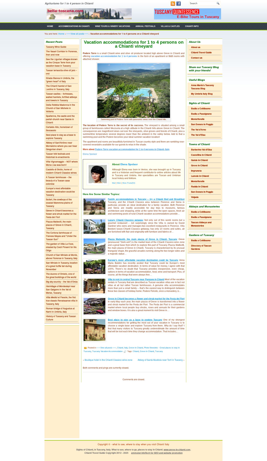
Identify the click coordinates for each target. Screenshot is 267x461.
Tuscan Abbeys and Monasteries (201, 224)
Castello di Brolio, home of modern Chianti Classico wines (61, 171)
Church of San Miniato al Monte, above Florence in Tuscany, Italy (62, 256)
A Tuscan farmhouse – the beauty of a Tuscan (59, 180)
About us (195, 47)
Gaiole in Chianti (199, 160)
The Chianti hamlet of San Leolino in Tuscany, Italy (59, 87)
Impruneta (196, 170)
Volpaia (195, 197)
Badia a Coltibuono (201, 108)
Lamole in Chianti (200, 176)
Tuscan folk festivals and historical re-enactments (58, 155)
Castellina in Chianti (201, 154)
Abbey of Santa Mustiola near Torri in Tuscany (160, 359)
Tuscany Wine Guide (56, 46)
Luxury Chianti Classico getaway (125, 220)
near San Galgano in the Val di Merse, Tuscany (60, 289)
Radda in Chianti (199, 186)
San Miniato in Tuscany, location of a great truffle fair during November (62, 266)
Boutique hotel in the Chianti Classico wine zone (108, 359)
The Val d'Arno (198, 129)
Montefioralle (198, 119)
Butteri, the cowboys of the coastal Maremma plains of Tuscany (59, 202)
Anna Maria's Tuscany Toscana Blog (202, 87)
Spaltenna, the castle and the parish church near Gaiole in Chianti (60, 119)
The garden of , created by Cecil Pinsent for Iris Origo (61, 247)
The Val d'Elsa (198, 134)
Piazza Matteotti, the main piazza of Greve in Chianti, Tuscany (59, 225)
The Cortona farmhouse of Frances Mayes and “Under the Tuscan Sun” (61, 236)
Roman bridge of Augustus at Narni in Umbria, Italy (60, 310)
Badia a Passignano (201, 113)
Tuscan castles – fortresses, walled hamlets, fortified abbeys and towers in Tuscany (61, 97)
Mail (113, 183)
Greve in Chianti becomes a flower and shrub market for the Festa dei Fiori (61, 213)
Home (50, 26)
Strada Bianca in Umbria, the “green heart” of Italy (60, 79)
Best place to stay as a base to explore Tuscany (61, 136)
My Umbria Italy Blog (202, 93)
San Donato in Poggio (202, 124)
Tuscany (159, 351)
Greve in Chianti (136, 347)
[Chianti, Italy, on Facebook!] (178, 4)
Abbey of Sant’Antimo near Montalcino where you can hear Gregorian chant (61, 146)
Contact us (196, 57)
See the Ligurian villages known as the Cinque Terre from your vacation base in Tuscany (62, 62)
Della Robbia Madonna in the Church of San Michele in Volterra (60, 108)
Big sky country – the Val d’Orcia (62, 281)
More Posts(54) (128, 183)
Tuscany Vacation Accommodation (107, 351)
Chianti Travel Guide (201, 52)
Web (119, 183)
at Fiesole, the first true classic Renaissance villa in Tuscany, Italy (62, 300)
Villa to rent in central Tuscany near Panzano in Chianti (136, 279)
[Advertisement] (61, 381)
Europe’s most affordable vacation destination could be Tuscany (60, 191)
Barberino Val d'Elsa (201, 149)
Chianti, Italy (122, 347)
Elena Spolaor (129, 164)
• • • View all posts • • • (77, 33)
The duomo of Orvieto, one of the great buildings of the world (61, 275)
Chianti (136, 351)
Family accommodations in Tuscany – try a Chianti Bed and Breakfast (146, 199)
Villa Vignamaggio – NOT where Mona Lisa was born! (62, 163)
